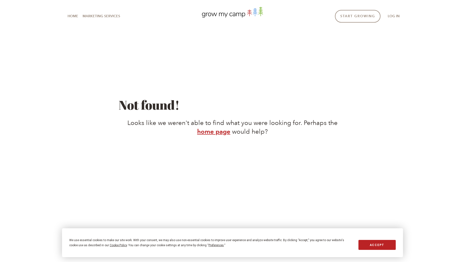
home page (213, 131)
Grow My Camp (232, 12)
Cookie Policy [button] (118, 245)
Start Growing (357, 16)
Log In (394, 16)
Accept (377, 245)
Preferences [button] (216, 245)
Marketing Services (101, 16)
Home (73, 16)
